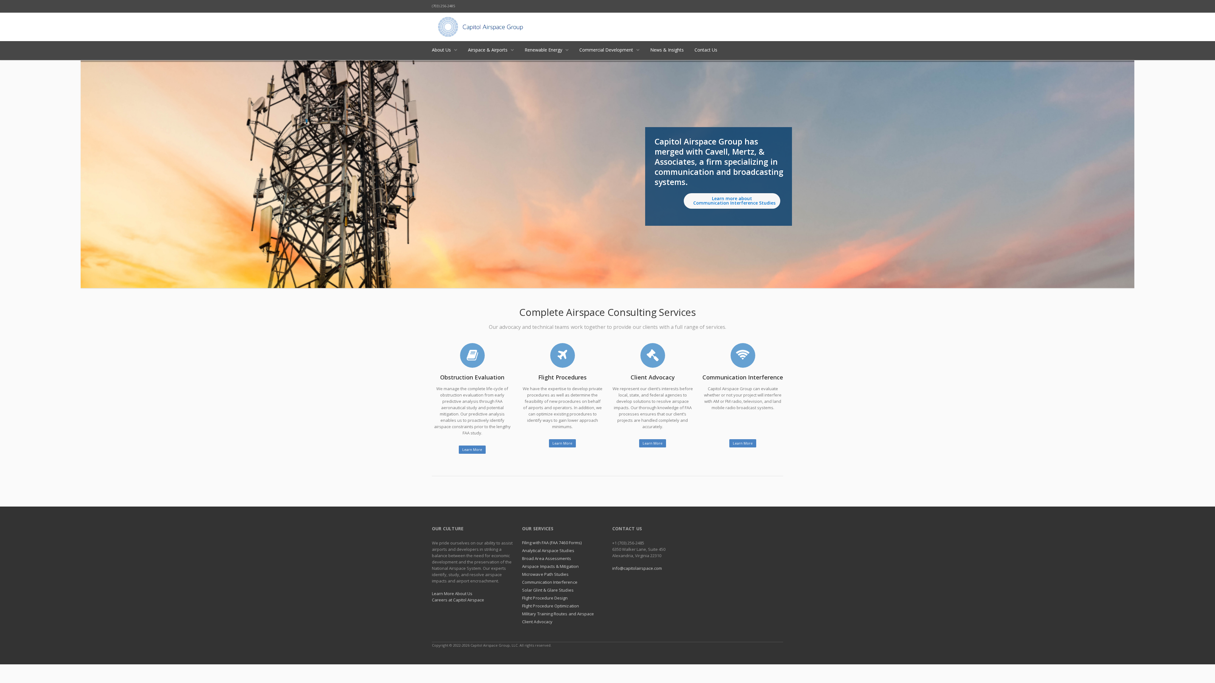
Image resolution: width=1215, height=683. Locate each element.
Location (763, 6)
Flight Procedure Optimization (550, 606)
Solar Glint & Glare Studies (548, 590)
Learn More (472, 449)
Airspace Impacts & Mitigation (550, 566)
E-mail (776, 6)
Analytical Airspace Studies (548, 550)
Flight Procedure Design (545, 598)
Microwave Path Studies (545, 574)
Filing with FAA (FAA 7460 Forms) (552, 542)
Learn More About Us (452, 593)
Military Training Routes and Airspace (558, 614)
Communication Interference (549, 582)
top (1202, 670)
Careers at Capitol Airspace (458, 600)
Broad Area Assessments (546, 558)
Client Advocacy (537, 622)
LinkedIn (750, 6)
